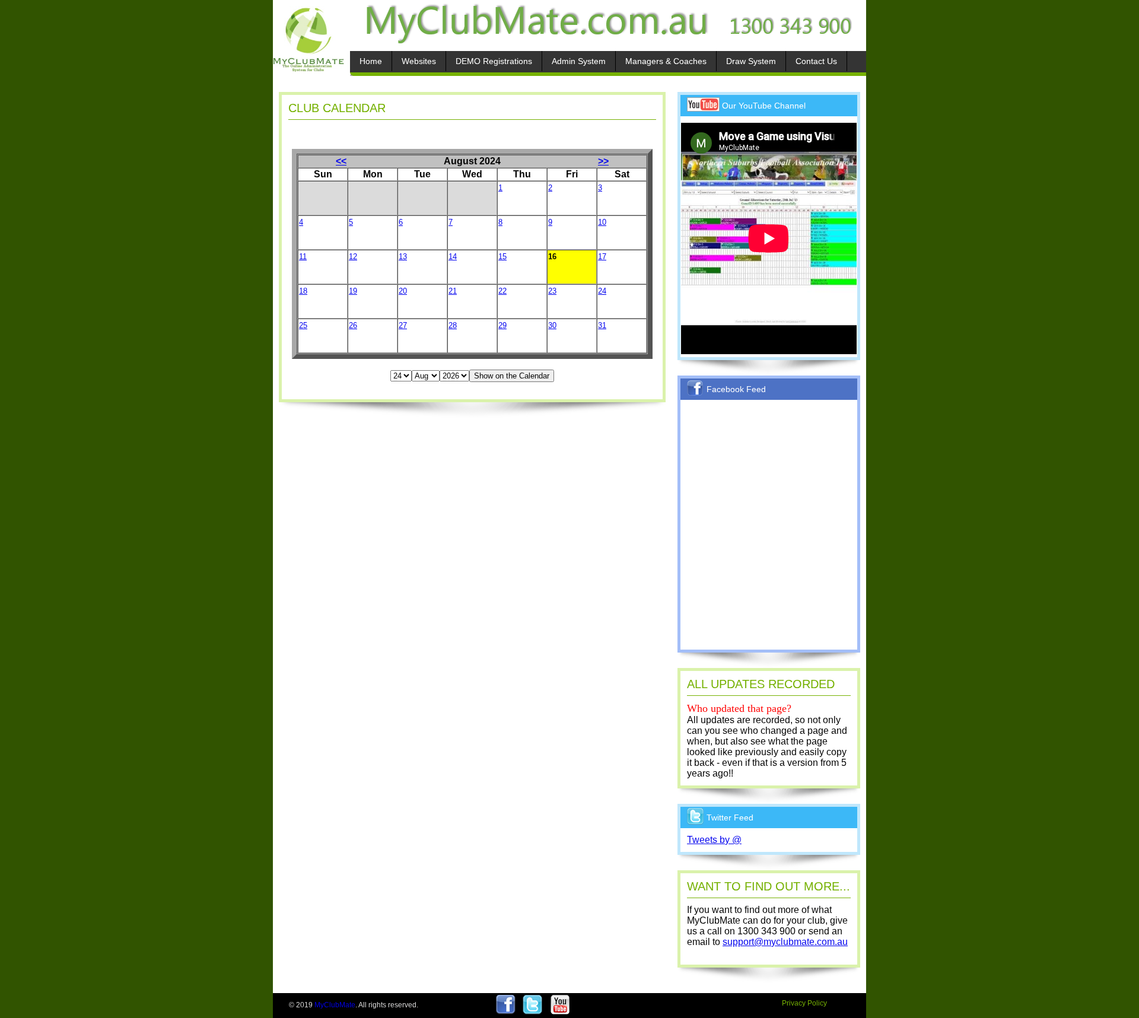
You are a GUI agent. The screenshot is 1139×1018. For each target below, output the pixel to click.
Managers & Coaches (666, 61)
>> (603, 161)
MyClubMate (334, 1005)
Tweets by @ (714, 840)
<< (341, 161)
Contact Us (816, 61)
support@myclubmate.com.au (785, 942)
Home (370, 61)
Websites (419, 61)
